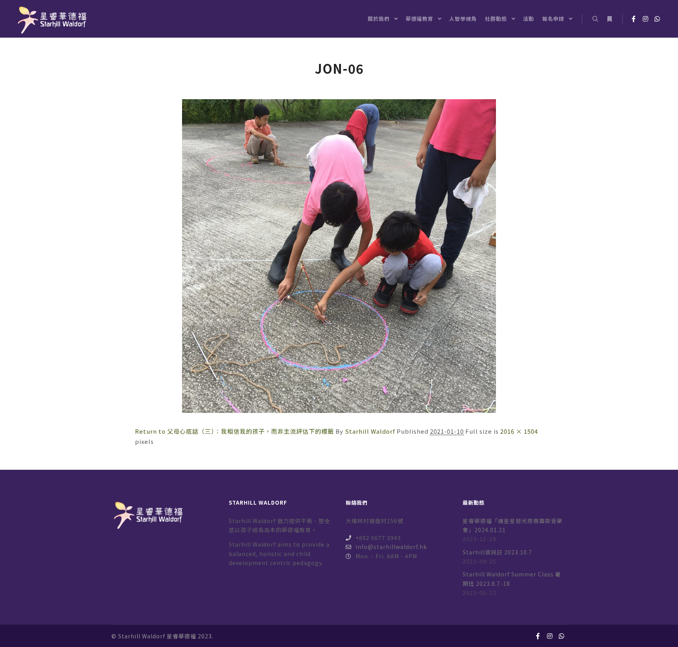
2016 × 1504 (519, 431)
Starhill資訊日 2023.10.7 (497, 552)
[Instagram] (645, 19)
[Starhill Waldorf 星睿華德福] (51, 19)
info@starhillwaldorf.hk (391, 547)
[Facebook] (634, 19)
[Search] (595, 19)
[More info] (609, 19)
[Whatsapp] (657, 19)
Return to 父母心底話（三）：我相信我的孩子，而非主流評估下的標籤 (234, 431)
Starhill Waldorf (370, 431)
